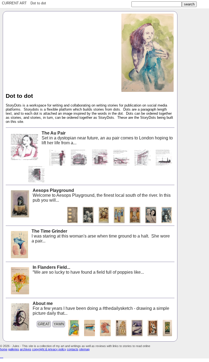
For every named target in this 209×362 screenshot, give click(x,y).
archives (25, 349)
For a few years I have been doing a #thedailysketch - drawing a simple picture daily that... (101, 308)
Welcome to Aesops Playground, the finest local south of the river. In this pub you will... (102, 195)
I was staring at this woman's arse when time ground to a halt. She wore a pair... (101, 236)
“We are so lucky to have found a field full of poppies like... (88, 269)
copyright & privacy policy (49, 349)
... (1, 356)
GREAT (44, 324)
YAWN (59, 324)
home (3, 349)
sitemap (84, 349)
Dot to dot (38, 3)
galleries (13, 349)
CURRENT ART (14, 3)
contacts (72, 349)
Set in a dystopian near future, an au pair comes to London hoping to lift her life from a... (107, 138)
